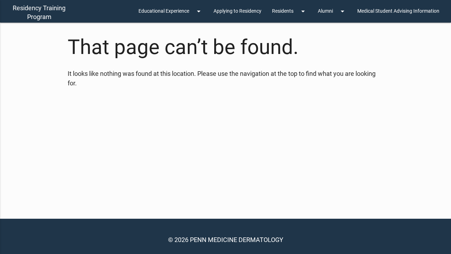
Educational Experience (170, 11)
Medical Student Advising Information (398, 11)
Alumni (332, 11)
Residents (289, 11)
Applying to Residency (237, 11)
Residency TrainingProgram (39, 12)
